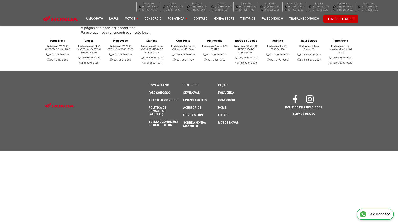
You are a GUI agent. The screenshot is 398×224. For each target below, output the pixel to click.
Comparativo (159, 85)
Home (222, 107)
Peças (222, 85)
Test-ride (247, 18)
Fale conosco (272, 18)
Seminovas (191, 92)
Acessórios (192, 107)
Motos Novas (228, 122)
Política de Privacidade (303, 107)
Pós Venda (226, 92)
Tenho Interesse (341, 19)
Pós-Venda (176, 18)
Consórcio (152, 18)
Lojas (114, 18)
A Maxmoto (94, 18)
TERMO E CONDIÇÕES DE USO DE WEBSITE (163, 123)
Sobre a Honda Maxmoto (194, 124)
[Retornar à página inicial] (11, 209)
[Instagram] (311, 99)
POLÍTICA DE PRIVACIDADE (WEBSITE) (158, 111)
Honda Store (224, 18)
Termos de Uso (303, 114)
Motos (130, 18)
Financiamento (195, 100)
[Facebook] (296, 99)
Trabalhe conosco (304, 18)
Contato (200, 18)
